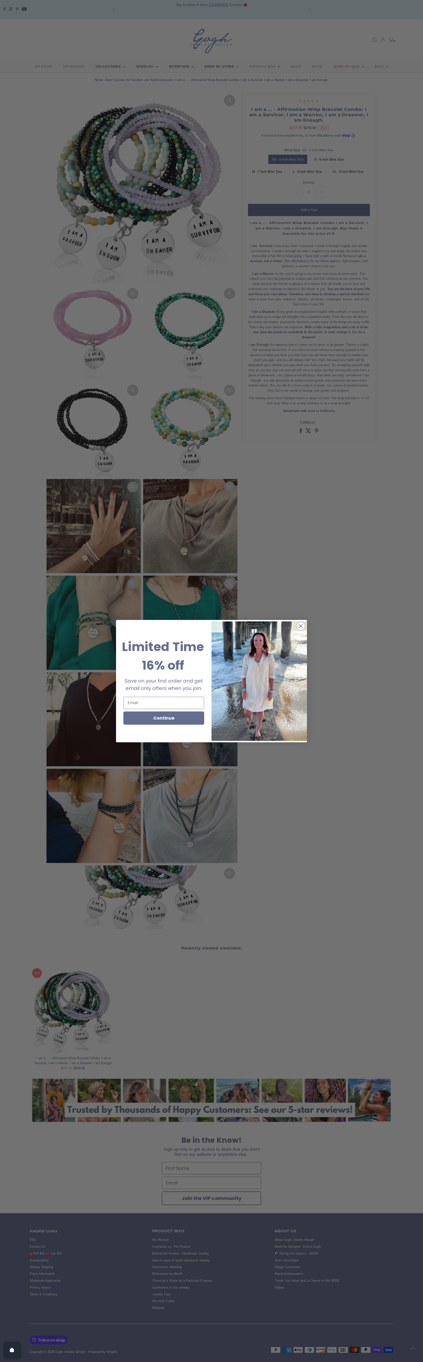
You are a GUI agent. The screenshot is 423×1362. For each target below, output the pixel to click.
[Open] (12, 1350)
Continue (164, 718)
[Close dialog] (300, 626)
